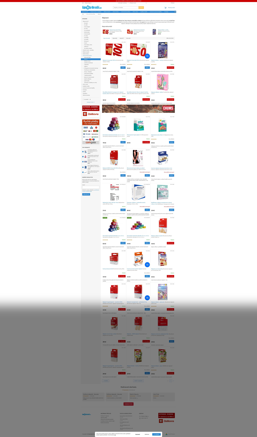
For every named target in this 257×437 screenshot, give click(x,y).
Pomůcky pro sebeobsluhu (89, 70)
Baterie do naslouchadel (89, 77)
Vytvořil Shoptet (171, 434)
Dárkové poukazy (86, 95)
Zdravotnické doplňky (88, 73)
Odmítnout (147, 434)
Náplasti (85, 59)
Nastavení (137, 434)
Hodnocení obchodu (128, 387)
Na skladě (87, 99)
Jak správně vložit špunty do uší (126, 428)
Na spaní (86, 23)
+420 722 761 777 (144, 418)
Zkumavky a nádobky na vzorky (90, 82)
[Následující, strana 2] (171, 381)
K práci (85, 43)
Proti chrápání (87, 26)
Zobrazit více (128, 404)
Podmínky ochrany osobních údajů (107, 421)
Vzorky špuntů (87, 34)
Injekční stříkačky (87, 79)
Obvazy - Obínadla (88, 72)
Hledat (141, 7)
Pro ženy (86, 35)
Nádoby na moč (87, 61)
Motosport (86, 41)
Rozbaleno (85, 93)
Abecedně (128, 38)
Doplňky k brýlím (86, 86)
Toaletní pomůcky (87, 75)
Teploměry (86, 64)
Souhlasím (157, 434)
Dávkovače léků (87, 57)
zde (115, 435)
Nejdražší (122, 38)
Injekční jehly (86, 81)
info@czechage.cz (145, 416)
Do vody (86, 28)
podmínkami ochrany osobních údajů (90, 190)
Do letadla (86, 39)
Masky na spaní (86, 52)
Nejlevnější (115, 38)
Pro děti (85, 25)
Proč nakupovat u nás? (124, 422)
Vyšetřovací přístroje (88, 63)
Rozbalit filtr (90, 102)
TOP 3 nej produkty (124, 419)
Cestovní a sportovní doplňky (89, 88)
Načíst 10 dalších (138, 380)
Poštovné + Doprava (122, 3)
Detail (123, 67)
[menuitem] (85, 12)
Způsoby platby (132, 3)
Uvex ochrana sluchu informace (126, 416)
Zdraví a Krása (86, 53)
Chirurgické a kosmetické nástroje (91, 68)
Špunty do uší (85, 21)
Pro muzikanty (87, 30)
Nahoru (106, 380)
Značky (84, 91)
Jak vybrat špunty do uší (125, 425)
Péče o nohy (85, 84)
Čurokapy (85, 90)
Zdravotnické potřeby (87, 55)
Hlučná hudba (87, 32)
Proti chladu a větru (88, 44)
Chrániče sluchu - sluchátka (88, 50)
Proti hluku (86, 37)
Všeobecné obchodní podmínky (107, 419)
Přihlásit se (86, 194)
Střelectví (86, 46)
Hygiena (85, 66)
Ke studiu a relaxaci (88, 48)
